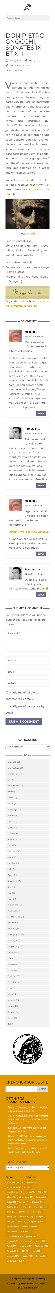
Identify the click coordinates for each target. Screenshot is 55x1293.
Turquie (13, 982)
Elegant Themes (34, 1278)
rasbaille (30, 331)
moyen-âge (15, 905)
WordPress (27, 1283)
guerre (13, 827)
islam (12, 857)
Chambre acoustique (20, 65)
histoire (13, 833)
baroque (43, 301)
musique (19, 305)
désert (12, 803)
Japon (12, 875)
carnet (13, 792)
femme (13, 815)
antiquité (14, 762)
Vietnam (14, 1000)
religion (32, 305)
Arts (30, 60)
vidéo (12, 994)
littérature (14, 881)
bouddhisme (15, 786)
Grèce (12, 821)
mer (11, 893)
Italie (9, 305)
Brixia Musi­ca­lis (39, 189)
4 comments (15, 70)
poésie (12, 940)
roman (13, 952)
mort (12, 899)
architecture (15, 768)
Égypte (13, 1012)
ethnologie (14, 809)
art (11, 780)
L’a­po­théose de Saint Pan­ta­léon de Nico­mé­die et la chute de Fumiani (27, 1140)
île (10, 1024)
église (12, 1018)
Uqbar (33, 233)
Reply (40, 413)
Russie (13, 964)
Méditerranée (16, 917)
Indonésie (14, 851)
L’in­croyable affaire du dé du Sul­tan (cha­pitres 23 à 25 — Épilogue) (28, 1119)
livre (11, 887)
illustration (14, 839)
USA (11, 988)
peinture (13, 929)
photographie (16, 934)
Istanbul (13, 863)
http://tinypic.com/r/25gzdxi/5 (29, 531)
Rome (12, 958)
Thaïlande (14, 976)
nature (13, 922)
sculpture (14, 970)
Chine (12, 798)
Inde (12, 845)
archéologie (15, 774)
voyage (13, 1006)
